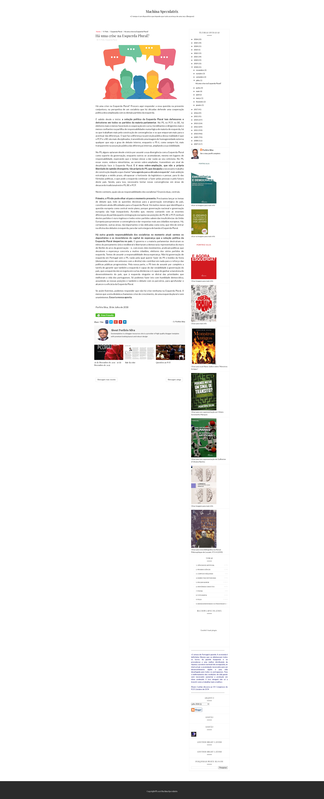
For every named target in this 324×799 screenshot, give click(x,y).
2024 (196, 46)
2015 (196, 116)
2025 (196, 43)
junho (198, 88)
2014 (196, 120)
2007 (196, 144)
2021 (196, 57)
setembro (200, 77)
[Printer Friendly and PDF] (105, 317)
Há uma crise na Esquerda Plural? (208, 83)
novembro (200, 70)
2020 (196, 60)
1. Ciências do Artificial (205, 565)
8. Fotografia (201, 595)
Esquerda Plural (116, 32)
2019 (196, 63)
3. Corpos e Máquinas (204, 574)
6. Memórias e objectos (205, 587)
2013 (196, 123)
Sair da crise (130, 362)
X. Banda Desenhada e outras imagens (211, 604)
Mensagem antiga (174, 380)
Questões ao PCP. (163, 362)
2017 (196, 109)
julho (198, 80)
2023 (196, 50)
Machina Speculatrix (162, 11)
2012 (196, 127)
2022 (196, 53)
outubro (199, 73)
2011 (196, 130)
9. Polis (105, 32)
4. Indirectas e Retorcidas (206, 578)
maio (198, 91)
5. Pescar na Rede (202, 582)
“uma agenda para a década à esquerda (150, 172)
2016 (196, 113)
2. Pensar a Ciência (203, 569)
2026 (196, 39)
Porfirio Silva (208, 150)
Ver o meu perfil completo (210, 153)
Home (98, 32)
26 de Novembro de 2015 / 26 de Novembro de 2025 (107, 363)
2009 (196, 137)
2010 (196, 134)
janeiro (199, 105)
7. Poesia (199, 591)
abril (198, 95)
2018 (196, 67)
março (198, 98)
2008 (196, 141)
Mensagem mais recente (106, 380)
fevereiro (200, 102)
